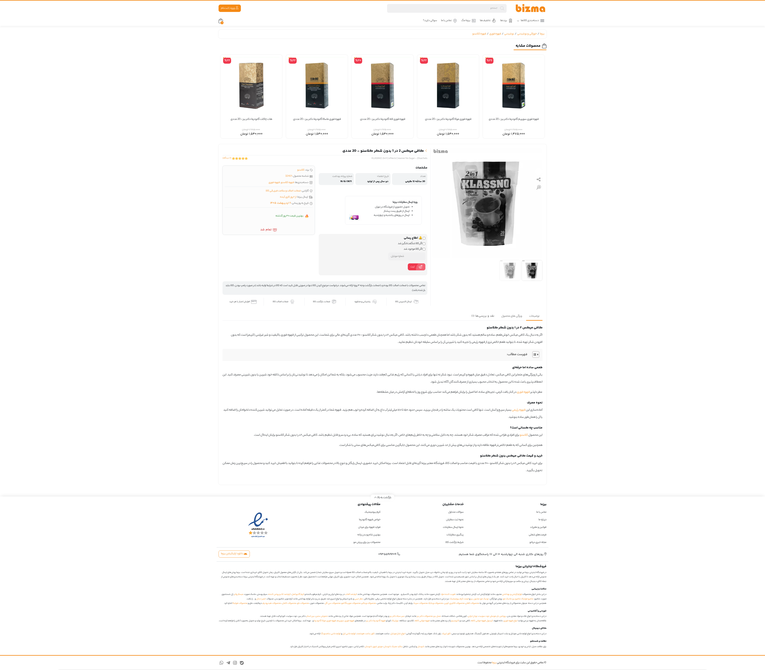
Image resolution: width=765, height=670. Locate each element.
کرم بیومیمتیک (373, 512)
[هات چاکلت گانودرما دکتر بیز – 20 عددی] (251, 85)
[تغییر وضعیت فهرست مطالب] (533, 354)
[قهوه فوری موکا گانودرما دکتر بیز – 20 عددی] (448, 85)
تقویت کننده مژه (448, 594)
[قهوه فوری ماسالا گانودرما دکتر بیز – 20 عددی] (317, 85)
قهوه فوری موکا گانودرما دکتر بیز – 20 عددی (448, 119)
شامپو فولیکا (528, 599)
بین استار (310, 616)
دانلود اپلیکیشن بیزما (232, 553)
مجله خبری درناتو (538, 542)
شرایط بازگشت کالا (454, 542)
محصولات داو (303, 603)
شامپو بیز (517, 599)
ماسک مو (507, 599)
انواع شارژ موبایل (397, 634)
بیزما (542, 34)
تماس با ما (446, 20)
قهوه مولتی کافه (422, 621)
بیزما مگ (465, 20)
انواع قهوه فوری (510, 621)
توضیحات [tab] (534, 316)
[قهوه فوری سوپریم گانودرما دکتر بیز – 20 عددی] (513, 85)
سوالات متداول (456, 512)
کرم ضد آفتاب (351, 594)
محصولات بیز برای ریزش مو (367, 542)
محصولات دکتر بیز (425, 616)
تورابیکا (395, 621)
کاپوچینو (455, 621)
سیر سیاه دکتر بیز (397, 616)
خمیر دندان (261, 599)
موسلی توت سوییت (487, 616)
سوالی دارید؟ (430, 20)
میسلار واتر (238, 594)
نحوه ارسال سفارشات (453, 527)
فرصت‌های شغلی (537, 535)
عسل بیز (437, 616)
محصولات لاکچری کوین (454, 603)
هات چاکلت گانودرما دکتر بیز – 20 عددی (251, 119)
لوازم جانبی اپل (349, 634)
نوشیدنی (509, 34)
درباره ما (542, 520)
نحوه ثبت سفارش (455, 520)
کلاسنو (300, 170)
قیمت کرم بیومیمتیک (459, 599)
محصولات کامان (289, 603)
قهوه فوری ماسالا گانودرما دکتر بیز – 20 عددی (317, 119)
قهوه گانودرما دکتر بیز (375, 621)
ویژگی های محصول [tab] (511, 316)
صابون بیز (475, 599)
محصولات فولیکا (239, 603)
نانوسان (421, 647)
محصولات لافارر (472, 603)
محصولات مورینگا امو (351, 603)
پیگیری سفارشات (455, 535)
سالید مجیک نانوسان (393, 647)
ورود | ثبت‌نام (228, 8)
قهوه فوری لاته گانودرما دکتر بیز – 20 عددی (382, 119)
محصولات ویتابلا (436, 603)
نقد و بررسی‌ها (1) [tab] (482, 316)
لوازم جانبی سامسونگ (331, 634)
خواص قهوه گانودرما (370, 520)
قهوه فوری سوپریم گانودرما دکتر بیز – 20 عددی (514, 119)
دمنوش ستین (321, 616)
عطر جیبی (358, 599)
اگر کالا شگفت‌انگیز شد (410, 244)
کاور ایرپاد (446, 634)
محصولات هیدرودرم (272, 603)
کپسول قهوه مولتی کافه (482, 621)
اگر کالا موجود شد (413, 249)
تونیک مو (484, 599)
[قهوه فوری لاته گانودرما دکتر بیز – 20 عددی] (382, 85)
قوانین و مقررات (538, 527)
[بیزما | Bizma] (530, 8)
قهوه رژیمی (519, 410)
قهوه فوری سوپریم (345, 621)
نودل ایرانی (473, 616)
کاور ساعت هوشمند (366, 634)
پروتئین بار (501, 616)
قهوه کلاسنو (479, 34)
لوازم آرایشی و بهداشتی (512, 594)
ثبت (412, 267)
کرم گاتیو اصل (298, 594)
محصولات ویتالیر (369, 603)
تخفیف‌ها (485, 20)
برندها (503, 20)
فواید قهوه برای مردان (369, 527)
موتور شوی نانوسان (374, 647)
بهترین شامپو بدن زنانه (369, 535)
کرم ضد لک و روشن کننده (279, 594)
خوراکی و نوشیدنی (527, 34)
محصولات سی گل (332, 603)
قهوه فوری (495, 34)
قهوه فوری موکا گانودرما (325, 621)
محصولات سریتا (421, 603)
